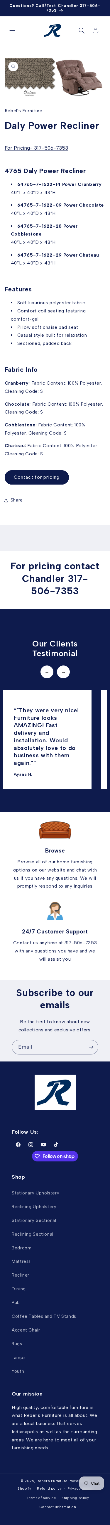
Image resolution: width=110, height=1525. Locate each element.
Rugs (17, 1343)
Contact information (58, 1507)
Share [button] (17, 500)
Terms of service (41, 1498)
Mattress (21, 1261)
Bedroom (21, 1248)
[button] (12, 30)
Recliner (20, 1275)
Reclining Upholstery (34, 1206)
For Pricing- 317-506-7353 (36, 148)
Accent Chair (26, 1330)
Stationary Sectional (34, 1220)
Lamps (19, 1357)
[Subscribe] (91, 1047)
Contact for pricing (37, 477)
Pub (16, 1302)
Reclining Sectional (32, 1234)
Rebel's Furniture (52, 1481)
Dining (19, 1288)
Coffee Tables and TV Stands (44, 1316)
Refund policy (49, 1488)
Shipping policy (75, 1498)
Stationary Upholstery (35, 1193)
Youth (18, 1371)
